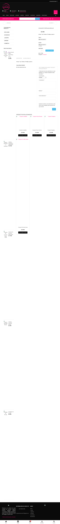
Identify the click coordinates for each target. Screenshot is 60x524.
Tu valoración (41, 80)
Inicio (4, 15)
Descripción (19, 58)
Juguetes (17, 15)
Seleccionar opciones (23, 135)
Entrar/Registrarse (53, 1)
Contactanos (44, 15)
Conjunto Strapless (51, 130)
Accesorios (32, 15)
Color (39, 42)
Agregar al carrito (49, 50)
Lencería (22, 15)
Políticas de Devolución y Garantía (8, 517)
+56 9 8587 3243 (11, 18)
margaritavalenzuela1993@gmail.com (22, 513)
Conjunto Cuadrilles (23, 130)
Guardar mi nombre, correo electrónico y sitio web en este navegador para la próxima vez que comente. (47, 105)
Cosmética (27, 15)
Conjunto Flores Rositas (37, 130)
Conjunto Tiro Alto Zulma (23, 227)
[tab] (19, 58)
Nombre (40, 90)
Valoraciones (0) (27, 58)
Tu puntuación (41, 75)
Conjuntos (45, 54)
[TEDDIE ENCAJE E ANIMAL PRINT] (4, 23)
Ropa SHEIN (12, 15)
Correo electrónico (42, 95)
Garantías (38, 15)
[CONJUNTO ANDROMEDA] (55, 23)
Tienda (7, 15)
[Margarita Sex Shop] (6, 7)
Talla (39, 37)
